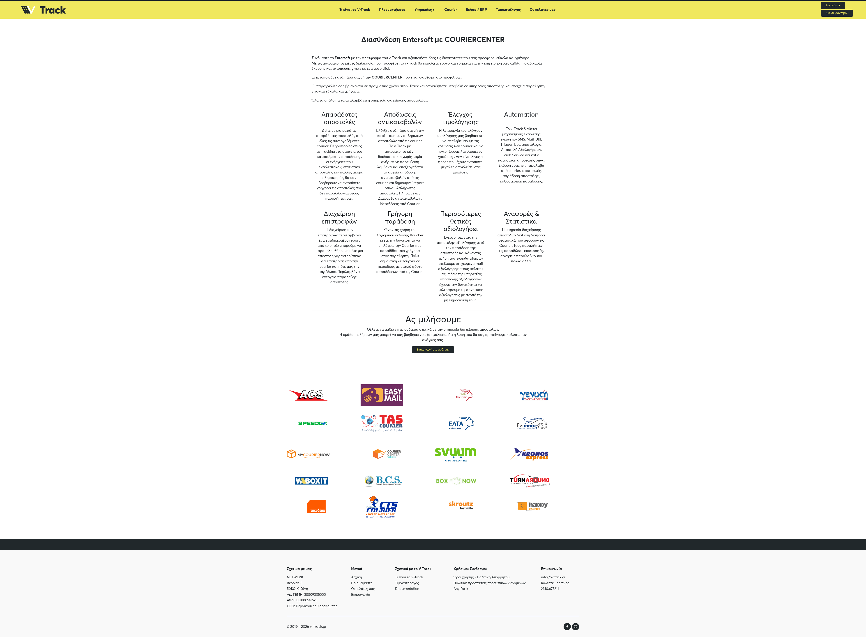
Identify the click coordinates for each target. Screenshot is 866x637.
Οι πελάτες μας (542, 10)
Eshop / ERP (476, 10)
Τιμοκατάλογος (508, 10)
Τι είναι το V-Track (354, 10)
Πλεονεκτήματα (392, 10)
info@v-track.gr (553, 577)
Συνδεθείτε (833, 5)
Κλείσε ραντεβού (837, 13)
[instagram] (575, 626)
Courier (450, 10)
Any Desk (461, 589)
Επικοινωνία (360, 594)
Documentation (407, 589)
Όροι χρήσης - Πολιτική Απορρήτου (481, 577)
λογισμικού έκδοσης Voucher (400, 235)
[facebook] (567, 626)
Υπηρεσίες (423, 10)
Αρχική (356, 577)
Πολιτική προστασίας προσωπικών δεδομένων (490, 583)
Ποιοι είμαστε (361, 583)
